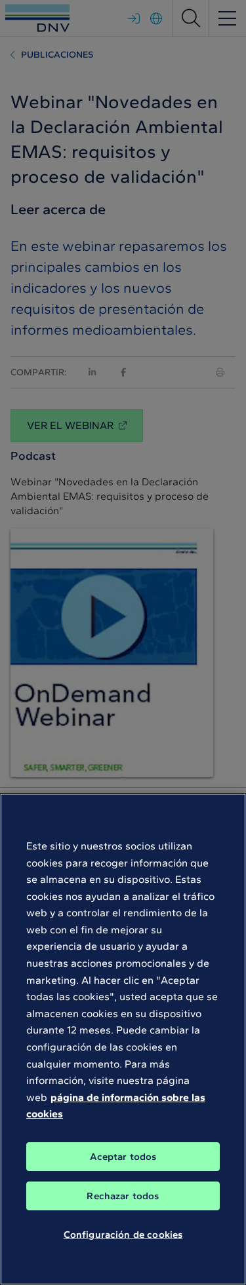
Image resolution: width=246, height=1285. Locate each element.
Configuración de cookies (123, 1234)
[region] (123, 1039)
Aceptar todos (123, 1157)
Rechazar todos (123, 1196)
